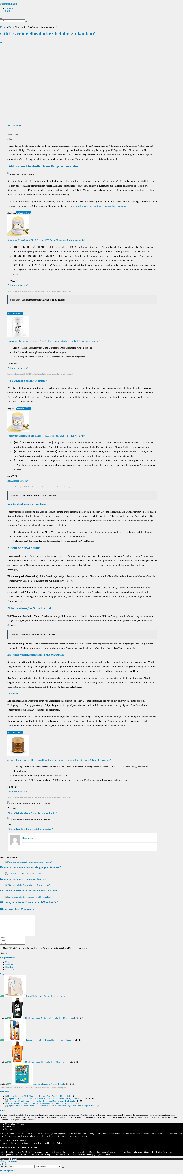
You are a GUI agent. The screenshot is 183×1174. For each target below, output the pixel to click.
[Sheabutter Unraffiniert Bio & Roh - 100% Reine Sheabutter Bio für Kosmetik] (18, 235)
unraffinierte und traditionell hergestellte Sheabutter (101, 206)
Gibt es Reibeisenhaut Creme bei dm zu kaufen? (32, 813)
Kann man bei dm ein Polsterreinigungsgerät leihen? (30, 867)
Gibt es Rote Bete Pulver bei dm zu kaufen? (30, 829)
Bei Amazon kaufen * (18, 285)
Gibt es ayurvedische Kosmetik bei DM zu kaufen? (29, 902)
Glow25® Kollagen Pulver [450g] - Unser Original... (48, 996)
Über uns (9, 1129)
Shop (7, 11)
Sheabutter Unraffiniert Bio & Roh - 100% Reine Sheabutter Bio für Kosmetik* (46, 240)
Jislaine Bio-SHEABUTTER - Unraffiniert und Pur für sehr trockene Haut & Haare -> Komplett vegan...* (59, 760)
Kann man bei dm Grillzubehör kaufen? (23, 878)
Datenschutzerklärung (14, 1124)
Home (3, 27)
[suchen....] (26, 21)
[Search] (1, 18)
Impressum (10, 1126)
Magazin (9, 965)
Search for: (4, 1166)
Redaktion (14, 125)
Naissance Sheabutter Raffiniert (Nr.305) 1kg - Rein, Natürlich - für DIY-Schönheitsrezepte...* (53, 341)
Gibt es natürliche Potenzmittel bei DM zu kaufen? (29, 890)
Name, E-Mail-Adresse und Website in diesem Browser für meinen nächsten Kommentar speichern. (45, 948)
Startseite (9, 8)
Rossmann (9, 969)
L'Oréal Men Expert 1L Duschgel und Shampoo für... (46, 1062)
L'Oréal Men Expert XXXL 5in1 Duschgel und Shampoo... (48, 1018)
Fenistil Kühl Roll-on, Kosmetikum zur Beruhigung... (48, 1040)
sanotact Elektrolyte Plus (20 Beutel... (49, 1084)
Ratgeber (9, 967)
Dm (10, 27)
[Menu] (1, 15)
